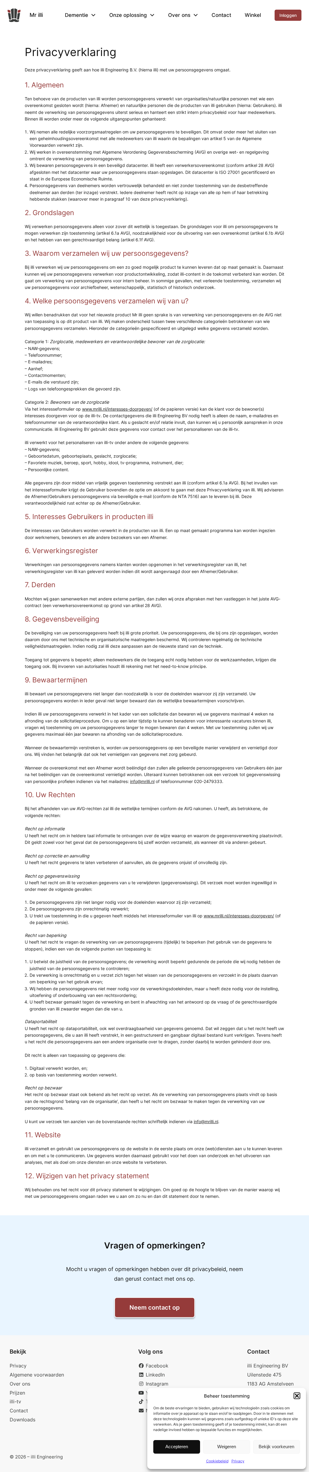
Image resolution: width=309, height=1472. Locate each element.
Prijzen (17, 1393)
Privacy (237, 1461)
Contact (221, 15)
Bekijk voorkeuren (276, 1446)
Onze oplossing (128, 15)
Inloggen (288, 15)
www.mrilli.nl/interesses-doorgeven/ (117, 409)
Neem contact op (154, 1307)
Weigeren (226, 1446)
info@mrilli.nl (142, 781)
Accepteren (176, 1446)
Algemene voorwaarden (37, 1375)
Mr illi (36, 15)
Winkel (253, 15)
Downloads (22, 1420)
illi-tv (15, 1401)
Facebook (156, 1366)
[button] (297, 1396)
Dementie (76, 15)
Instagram (156, 1384)
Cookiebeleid (217, 1461)
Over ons (179, 15)
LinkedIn (154, 1375)
